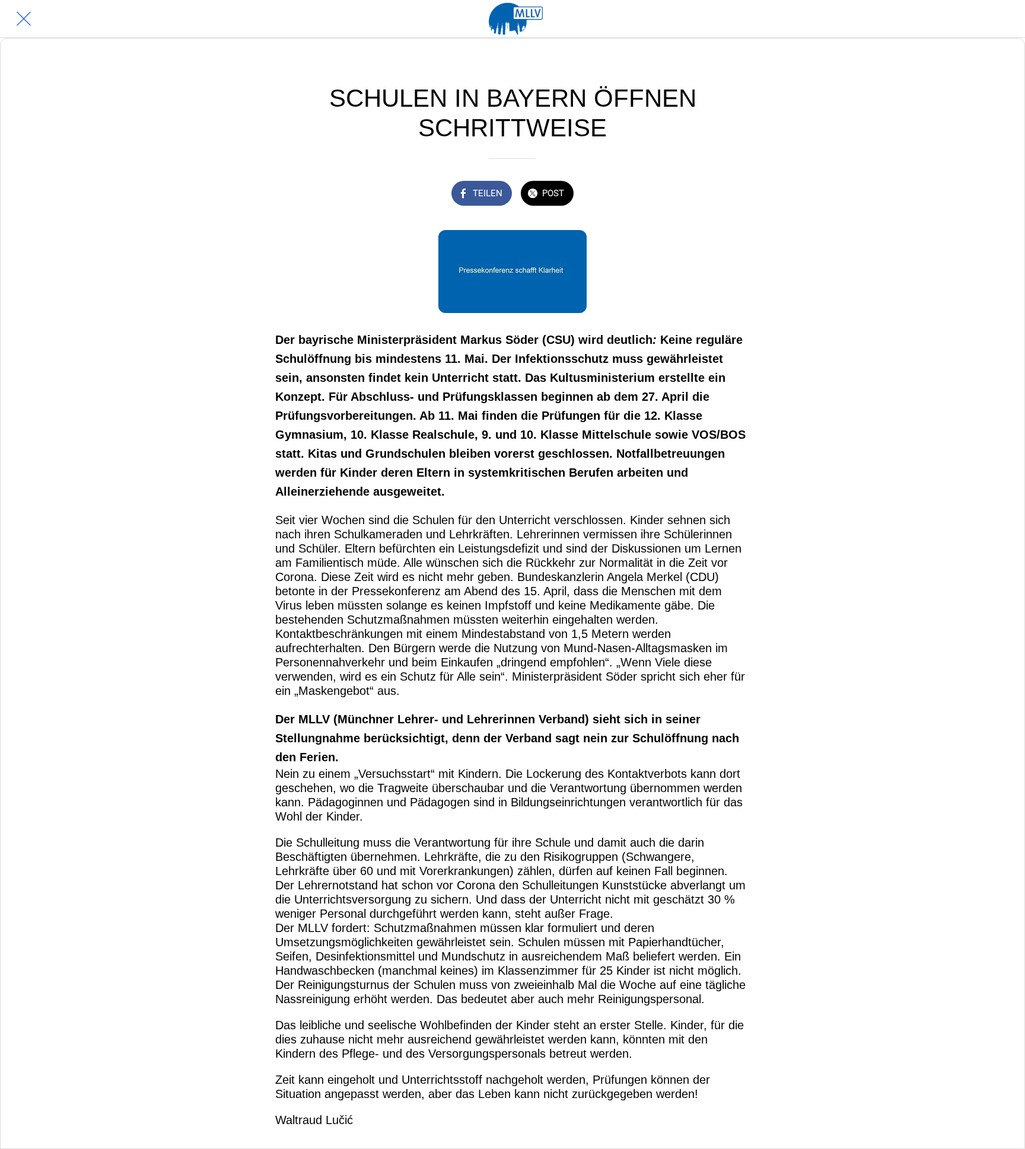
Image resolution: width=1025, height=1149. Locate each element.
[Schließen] (24, 19)
